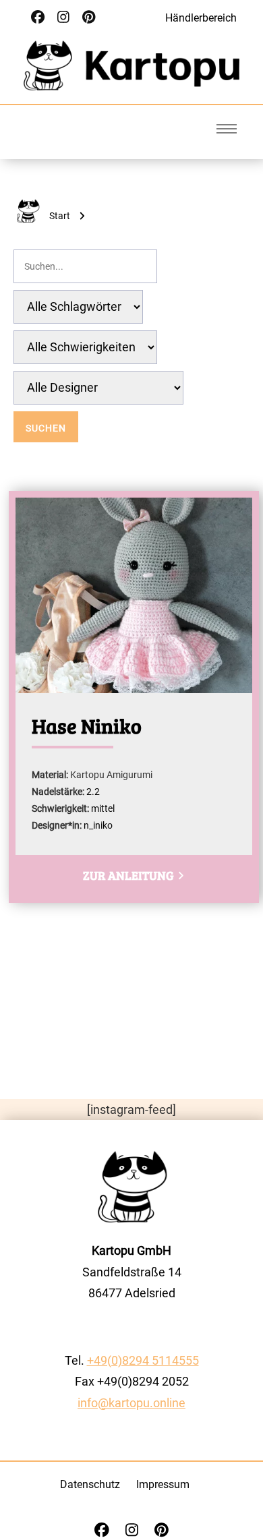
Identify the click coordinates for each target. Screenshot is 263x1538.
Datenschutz (90, 1484)
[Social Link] (37, 17)
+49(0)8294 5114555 (143, 1360)
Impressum (162, 1484)
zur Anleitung (129, 875)
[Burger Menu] (226, 129)
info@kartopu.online (131, 1403)
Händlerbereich (201, 17)
